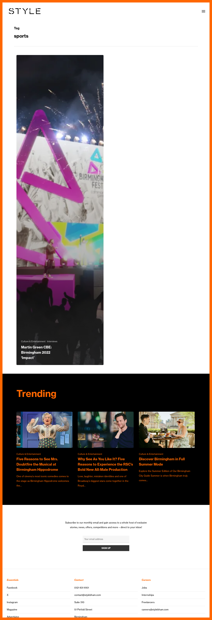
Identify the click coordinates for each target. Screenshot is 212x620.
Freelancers (148, 602)
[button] (203, 11)
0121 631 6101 (81, 587)
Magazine (12, 609)
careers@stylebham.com (155, 609)
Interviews (52, 341)
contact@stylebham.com (87, 595)
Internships (148, 595)
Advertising (13, 616)
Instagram (12, 602)
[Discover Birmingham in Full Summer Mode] (167, 447)
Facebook (12, 587)
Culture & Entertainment (33, 341)
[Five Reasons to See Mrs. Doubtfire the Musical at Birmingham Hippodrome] (44, 450)
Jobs (144, 587)
